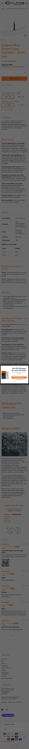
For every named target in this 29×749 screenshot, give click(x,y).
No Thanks (19, 380)
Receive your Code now (19, 377)
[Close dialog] (27, 366)
